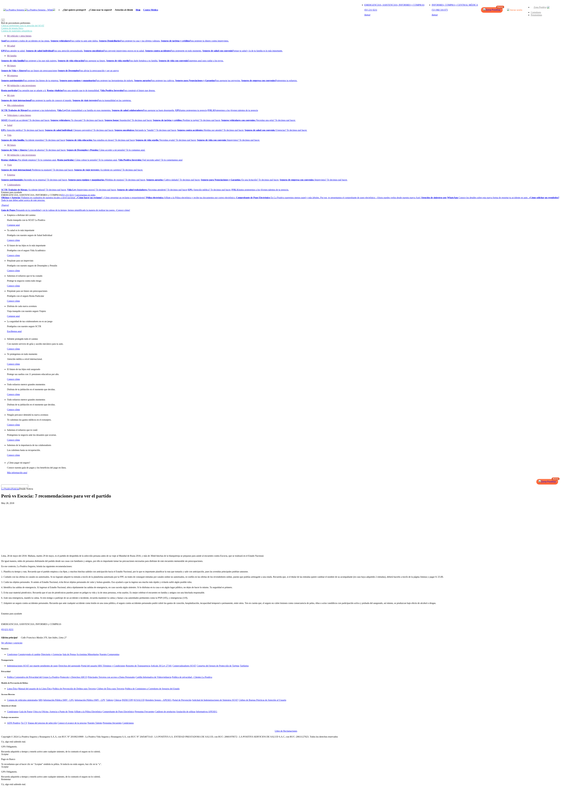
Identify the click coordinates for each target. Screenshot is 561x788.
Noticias (15, 489)
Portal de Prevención (182, 700)
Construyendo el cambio (29, 654)
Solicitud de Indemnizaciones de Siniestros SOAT (215, 700)
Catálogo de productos (165, 711)
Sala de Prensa (69, 654)
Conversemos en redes (85, 195)
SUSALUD (139, 700)
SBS (40, 700)
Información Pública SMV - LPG (58, 700)
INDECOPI (127, 700)
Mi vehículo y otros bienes (19, 36)
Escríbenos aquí (14, 331)
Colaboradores (13, 184)
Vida (9, 135)
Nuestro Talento (94, 723)
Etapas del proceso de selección (42, 723)
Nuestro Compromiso (109, 654)
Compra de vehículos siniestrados (22, 700)
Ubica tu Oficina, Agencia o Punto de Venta (53, 711)
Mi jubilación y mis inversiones (21, 85)
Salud (9, 125)
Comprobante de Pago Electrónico (118, 711)
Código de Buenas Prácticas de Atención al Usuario (262, 700)
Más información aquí (17, 472)
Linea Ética (12, 688)
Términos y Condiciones (114, 666)
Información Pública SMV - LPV (90, 700)
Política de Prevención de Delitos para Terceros (74, 688)
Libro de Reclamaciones (286, 731)
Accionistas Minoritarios (87, 654)
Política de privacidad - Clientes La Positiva (192, 677)
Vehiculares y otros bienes (19, 115)
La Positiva (6, 489)
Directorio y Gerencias (51, 654)
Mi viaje (11, 95)
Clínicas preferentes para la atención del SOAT (22, 25)
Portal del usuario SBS (92, 666)
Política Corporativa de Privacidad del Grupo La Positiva (33, 677)
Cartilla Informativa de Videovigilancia (153, 677)
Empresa (11, 175)
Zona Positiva (540, 7)
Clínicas (117, 700)
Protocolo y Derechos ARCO (73, 677)
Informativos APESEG (206, 711)
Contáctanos (12, 711)
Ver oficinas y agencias (11, 643)
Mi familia (12, 55)
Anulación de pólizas (185, 711)
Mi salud (11, 46)
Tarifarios (244, 666)
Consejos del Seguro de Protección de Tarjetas (218, 666)
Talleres (109, 700)
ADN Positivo (13, 723)
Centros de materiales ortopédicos (16, 31)
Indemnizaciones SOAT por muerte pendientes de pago (32, 666)
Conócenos (12, 654)
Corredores (536, 12)
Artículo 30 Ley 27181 (161, 666)
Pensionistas (536, 15)
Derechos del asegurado (69, 666)
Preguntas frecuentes (112, 723)
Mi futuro (11, 65)
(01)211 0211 (7, 629)
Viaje (9, 165)
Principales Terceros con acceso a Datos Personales (111, 677)
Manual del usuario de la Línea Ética (35, 688)
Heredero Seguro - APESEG (158, 700)
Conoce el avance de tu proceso (72, 723)
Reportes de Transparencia (138, 666)
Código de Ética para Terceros (110, 688)
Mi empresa (12, 75)
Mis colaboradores (15, 105)
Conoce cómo (13, 240)
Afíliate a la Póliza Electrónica (88, 711)
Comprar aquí (13, 225)
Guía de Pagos (25, 711)
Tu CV (24, 723)
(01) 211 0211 (67, 195)
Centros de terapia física (12, 28)
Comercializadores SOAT (184, 666)
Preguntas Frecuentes (144, 711)
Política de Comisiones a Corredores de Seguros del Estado (152, 688)
